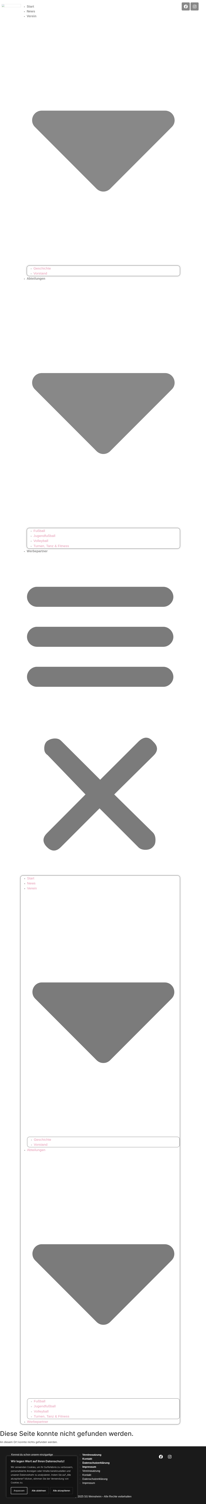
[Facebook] (186, 6)
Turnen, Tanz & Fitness (51, 546)
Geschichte (42, 268)
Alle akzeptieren (61, 1490)
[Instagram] (195, 6)
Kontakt (87, 1458)
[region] (41, 1477)
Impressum (89, 1466)
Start (30, 6)
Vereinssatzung (91, 1454)
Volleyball (40, 541)
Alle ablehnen (39, 1490)
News (31, 11)
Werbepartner (37, 551)
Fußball (39, 531)
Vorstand (40, 273)
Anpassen (19, 1490)
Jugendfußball (44, 536)
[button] (100, 714)
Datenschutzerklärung (96, 1462)
